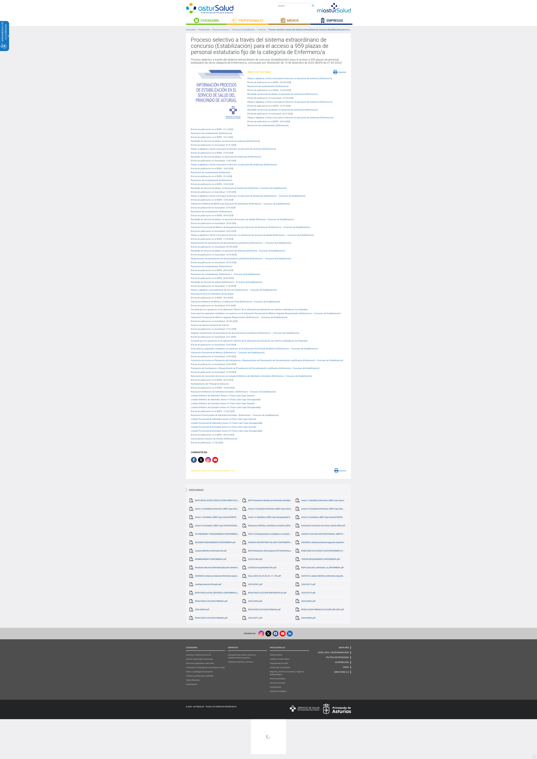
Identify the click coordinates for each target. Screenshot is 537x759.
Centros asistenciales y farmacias (199, 659)
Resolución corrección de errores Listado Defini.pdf (323, 525)
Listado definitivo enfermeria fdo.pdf (211, 551)
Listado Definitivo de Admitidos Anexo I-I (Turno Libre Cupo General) (223, 395)
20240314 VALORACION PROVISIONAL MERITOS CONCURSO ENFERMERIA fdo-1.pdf (323, 534)
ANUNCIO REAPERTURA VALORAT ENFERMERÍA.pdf (270, 542)
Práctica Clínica (276, 655)
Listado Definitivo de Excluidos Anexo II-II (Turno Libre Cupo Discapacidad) (226, 407)
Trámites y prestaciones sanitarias (199, 676)
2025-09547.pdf (255, 584)
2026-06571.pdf (255, 618)
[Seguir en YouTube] (215, 460)
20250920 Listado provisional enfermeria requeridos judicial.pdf (217, 576)
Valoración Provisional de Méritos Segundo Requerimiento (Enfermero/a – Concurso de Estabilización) (239, 317)
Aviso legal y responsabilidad (333, 652)
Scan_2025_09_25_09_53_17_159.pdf (264, 576)
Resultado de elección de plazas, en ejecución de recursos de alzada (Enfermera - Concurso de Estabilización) (242, 219)
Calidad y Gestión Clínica (279, 659)
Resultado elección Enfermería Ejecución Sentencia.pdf (217, 567)
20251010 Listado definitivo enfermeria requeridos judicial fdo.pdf (323, 576)
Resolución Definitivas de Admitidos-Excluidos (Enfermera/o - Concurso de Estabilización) (233, 391)
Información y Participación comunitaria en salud (205, 667)
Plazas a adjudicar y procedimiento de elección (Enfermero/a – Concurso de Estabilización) (234, 290)
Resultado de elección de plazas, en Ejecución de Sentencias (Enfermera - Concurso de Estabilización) (239, 188)
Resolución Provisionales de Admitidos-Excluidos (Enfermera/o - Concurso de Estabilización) (235, 415)
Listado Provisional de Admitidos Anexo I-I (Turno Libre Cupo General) (223, 419)
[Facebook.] (194, 460)
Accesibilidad (342, 662)
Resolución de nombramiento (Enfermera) (210, 172)
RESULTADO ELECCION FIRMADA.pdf (211, 601)
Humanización (191, 684)
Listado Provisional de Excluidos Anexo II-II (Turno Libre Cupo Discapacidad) (227, 431)
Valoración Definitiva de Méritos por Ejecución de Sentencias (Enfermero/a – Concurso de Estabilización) (240, 204)
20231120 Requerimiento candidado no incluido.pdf (270, 534)
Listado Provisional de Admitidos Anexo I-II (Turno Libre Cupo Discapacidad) (226, 423)
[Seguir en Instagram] (208, 460)
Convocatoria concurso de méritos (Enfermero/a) (214, 438)
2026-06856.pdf (308, 618)
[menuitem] (206, 20)
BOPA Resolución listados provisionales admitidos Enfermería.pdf (270, 500)
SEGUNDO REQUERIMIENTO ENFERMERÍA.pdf (215, 542)
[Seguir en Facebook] (275, 633)
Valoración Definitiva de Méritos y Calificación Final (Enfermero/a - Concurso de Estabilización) (235, 301)
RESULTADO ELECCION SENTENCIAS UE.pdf (267, 593)
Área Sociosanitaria (277, 679)
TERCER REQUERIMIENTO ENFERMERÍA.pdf (320, 559)
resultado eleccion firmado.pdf (208, 584)
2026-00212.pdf (308, 584)
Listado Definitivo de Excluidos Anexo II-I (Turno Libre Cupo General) (223, 403)
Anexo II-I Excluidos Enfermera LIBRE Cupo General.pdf (270, 509)
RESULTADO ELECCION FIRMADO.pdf (264, 609)
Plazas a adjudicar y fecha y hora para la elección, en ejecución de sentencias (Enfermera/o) (234, 164)
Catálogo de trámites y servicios (240, 662)
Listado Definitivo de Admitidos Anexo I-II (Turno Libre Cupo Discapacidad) (226, 399)
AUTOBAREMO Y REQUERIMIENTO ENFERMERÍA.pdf (217, 534)
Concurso (262, 30)
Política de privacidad (337, 657)
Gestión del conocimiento (280, 667)
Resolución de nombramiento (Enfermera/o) (211, 180)
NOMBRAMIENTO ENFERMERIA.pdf (210, 559)
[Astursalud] (212, 8)
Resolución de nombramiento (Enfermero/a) (268, 86)
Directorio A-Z (341, 672)
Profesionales (204, 30)
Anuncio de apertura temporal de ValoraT (210, 325)
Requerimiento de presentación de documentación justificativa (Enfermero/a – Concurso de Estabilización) (241, 243)
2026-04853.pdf (202, 609)
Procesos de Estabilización (243, 30)
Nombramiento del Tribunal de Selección (210, 384)
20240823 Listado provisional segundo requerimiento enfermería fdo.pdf (323, 542)
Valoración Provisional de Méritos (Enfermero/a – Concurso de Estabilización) (228, 352)
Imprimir (341, 72)
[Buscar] (313, 5)
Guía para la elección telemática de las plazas (212, 294)
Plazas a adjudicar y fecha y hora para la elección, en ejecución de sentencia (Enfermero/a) (289, 78)
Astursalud (191, 30)
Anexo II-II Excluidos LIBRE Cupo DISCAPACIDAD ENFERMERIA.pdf (217, 525)
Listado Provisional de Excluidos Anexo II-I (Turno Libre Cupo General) (224, 427)
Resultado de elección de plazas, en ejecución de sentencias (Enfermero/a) (282, 94)
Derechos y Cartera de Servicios (198, 655)
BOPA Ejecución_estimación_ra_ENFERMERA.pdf (322, 567)
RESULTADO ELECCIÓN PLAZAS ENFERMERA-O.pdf (323, 551)
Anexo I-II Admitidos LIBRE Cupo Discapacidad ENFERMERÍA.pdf (270, 517)
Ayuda (346, 667)
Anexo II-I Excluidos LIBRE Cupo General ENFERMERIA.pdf (323, 517)
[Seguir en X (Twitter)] (268, 633)
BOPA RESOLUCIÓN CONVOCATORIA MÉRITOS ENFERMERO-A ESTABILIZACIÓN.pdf (217, 500)
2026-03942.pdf (308, 601)
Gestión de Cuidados (278, 691)
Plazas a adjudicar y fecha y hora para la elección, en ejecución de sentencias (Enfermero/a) (290, 117)
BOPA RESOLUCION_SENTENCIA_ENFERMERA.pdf (217, 593)
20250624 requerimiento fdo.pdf (262, 567)
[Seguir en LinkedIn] (290, 633)
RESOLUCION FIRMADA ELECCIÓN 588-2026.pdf (322, 609)
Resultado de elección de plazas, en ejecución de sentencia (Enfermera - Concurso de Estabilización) (238, 251)
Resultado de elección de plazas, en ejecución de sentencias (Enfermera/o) (226, 157)
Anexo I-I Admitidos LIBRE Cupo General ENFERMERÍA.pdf (217, 517)
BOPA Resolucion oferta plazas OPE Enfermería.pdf (270, 551)
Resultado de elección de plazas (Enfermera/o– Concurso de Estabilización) (226, 282)
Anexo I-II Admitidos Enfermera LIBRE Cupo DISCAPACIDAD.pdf (217, 509)
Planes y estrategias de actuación (199, 672)
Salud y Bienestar (193, 680)
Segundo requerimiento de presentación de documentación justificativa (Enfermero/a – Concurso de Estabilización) (245, 333)
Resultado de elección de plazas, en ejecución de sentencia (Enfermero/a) (225, 141)
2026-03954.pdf (255, 601)
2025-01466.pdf (255, 559)
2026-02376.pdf (308, 593)
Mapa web (344, 647)
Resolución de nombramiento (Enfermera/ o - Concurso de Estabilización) (225, 274)
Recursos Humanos (220, 30)
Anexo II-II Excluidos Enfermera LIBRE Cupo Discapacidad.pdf (323, 509)
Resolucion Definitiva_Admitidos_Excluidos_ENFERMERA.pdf (270, 525)
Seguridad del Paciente (279, 663)
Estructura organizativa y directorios (200, 663)
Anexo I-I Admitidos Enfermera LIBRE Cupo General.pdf (323, 500)
